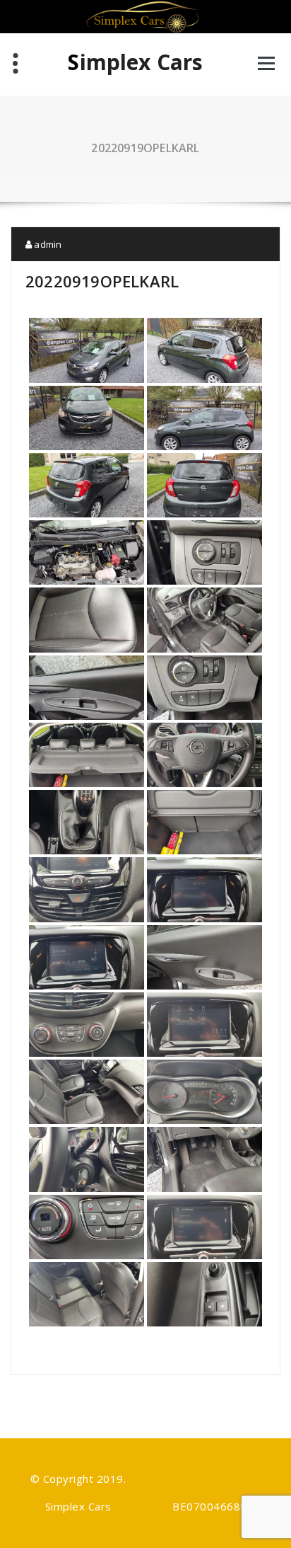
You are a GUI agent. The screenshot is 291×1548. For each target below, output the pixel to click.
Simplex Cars (135, 62)
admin (46, 244)
